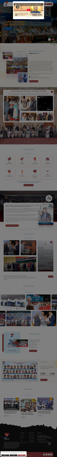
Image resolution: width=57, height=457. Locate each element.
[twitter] (29, 17)
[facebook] (27, 17)
